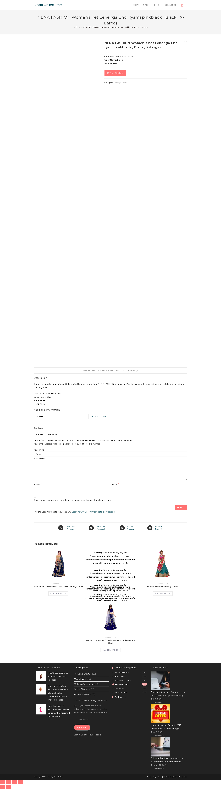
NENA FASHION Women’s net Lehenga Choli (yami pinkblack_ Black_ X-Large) (115, 27)
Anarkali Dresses (122, 672)
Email (115, 484)
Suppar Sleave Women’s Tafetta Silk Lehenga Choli (58, 586)
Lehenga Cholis (120, 83)
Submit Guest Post (180, 777)
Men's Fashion (81, 679)
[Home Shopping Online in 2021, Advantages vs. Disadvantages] (160, 713)
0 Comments (157, 702)
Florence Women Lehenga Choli (162, 586)
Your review (40, 458)
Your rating (40, 450)
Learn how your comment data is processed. (93, 512)
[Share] (14, 782)
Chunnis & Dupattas (123, 680)
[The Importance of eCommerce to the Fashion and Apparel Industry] (160, 680)
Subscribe (82, 727)
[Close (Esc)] (20, 782)
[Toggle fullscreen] (8, 782)
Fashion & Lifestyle (83, 674)
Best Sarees (120, 676)
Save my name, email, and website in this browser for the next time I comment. (72, 500)
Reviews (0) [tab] (133, 370)
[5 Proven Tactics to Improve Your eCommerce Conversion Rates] (160, 746)
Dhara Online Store (48, 5)
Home (149, 777)
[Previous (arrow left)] (2, 787)
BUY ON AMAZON (115, 73)
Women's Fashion (82, 694)
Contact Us (167, 777)
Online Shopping (82, 689)
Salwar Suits (120, 688)
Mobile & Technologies (85, 684)
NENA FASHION (99, 416)
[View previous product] (185, 42)
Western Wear (121, 692)
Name (37, 484)
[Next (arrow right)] (8, 787)
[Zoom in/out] (2, 782)
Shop (160, 777)
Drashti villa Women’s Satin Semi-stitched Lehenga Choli (110, 641)
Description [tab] (88, 370)
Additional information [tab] (111, 370)
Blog (154, 777)
